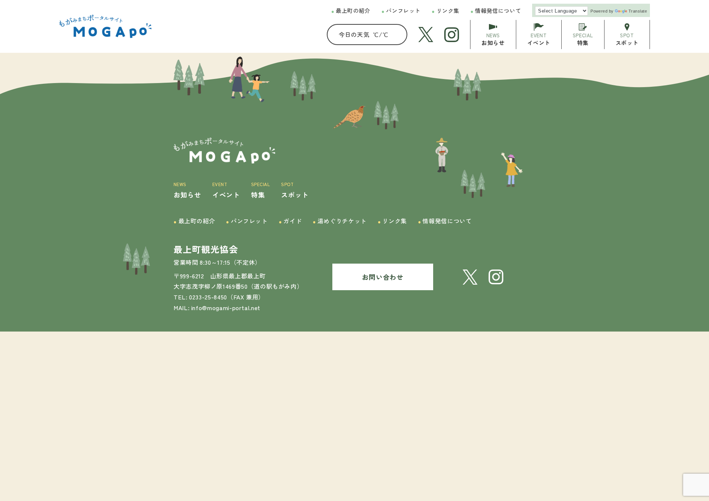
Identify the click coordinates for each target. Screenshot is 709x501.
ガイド (290, 220)
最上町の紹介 (350, 10)
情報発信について (495, 10)
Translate (637, 11)
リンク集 (445, 10)
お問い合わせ (382, 277)
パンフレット (401, 10)
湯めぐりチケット (340, 220)
